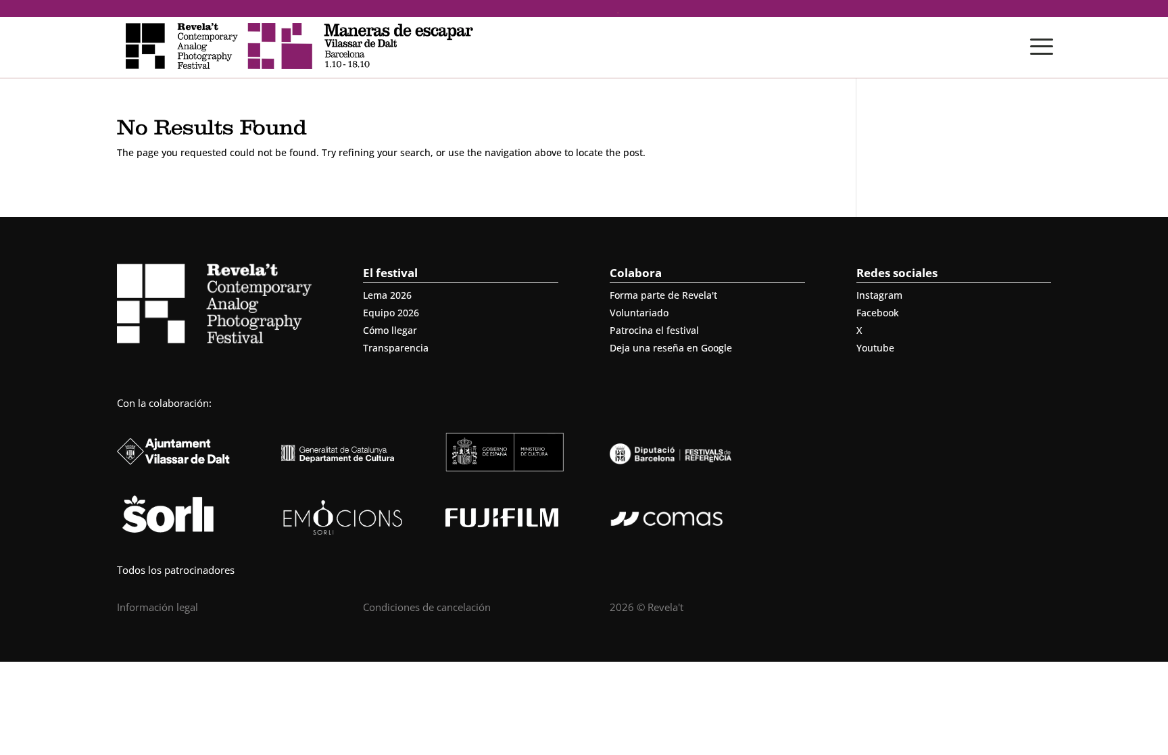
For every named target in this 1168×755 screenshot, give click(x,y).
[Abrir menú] (1041, 46)
